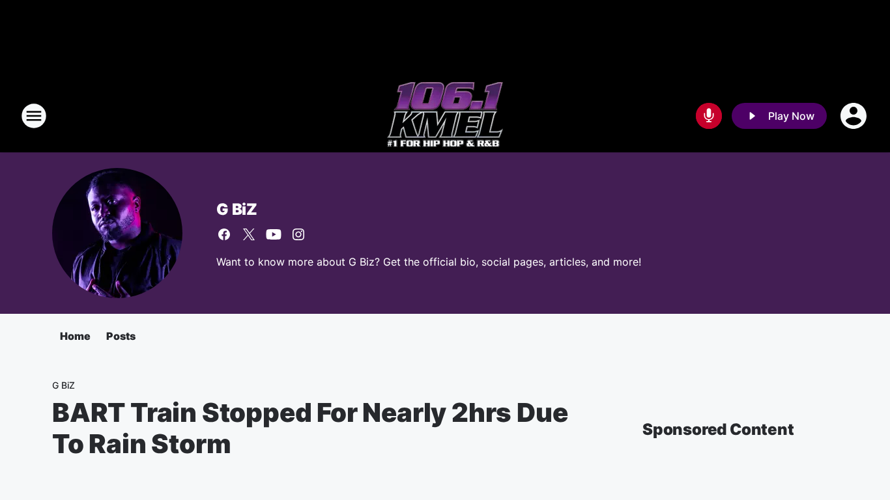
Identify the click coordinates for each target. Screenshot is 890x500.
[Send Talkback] (709, 116)
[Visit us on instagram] (298, 234)
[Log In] (854, 116)
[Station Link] (445, 116)
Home (75, 335)
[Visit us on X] (249, 234)
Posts (121, 335)
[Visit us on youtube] (273, 234)
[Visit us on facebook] (224, 234)
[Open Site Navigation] (34, 116)
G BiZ (236, 209)
